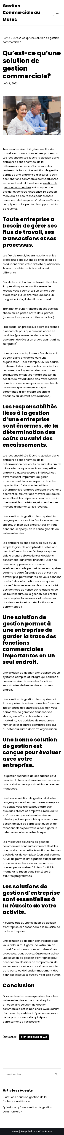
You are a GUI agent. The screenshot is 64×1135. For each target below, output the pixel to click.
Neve (15, 1131)
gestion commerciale (34, 1037)
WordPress (45, 1131)
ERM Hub (9, 859)
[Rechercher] (56, 1074)
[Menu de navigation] (57, 13)
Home (6, 38)
